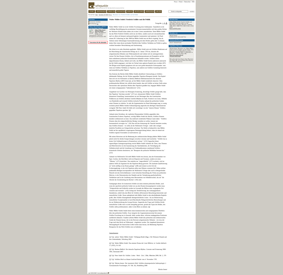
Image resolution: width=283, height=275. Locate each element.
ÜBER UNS (111, 11)
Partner (181, 2)
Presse (175, 2)
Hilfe (193, 2)
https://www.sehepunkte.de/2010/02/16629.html (176, 55)
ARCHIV (159, 11)
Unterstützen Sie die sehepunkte (98, 42)
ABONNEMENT (101, 11)
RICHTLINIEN (139, 11)
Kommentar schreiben (95, 22)
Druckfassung (93, 23)
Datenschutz (187, 2)
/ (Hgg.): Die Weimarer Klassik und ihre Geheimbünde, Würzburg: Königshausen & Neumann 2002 (97, 33)
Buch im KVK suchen (175, 28)
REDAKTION (121, 11)
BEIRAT (129, 11)
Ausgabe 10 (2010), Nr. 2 (105, 14)
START (92, 11)
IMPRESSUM (150, 11)
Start (96, 14)
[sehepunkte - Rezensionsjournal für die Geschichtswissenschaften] (141, 5)
